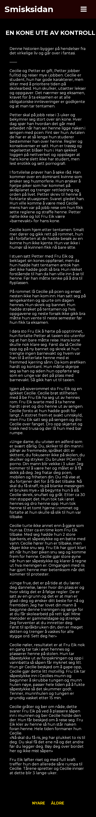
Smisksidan (29, 9)
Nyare (38, 803)
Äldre (57, 803)
